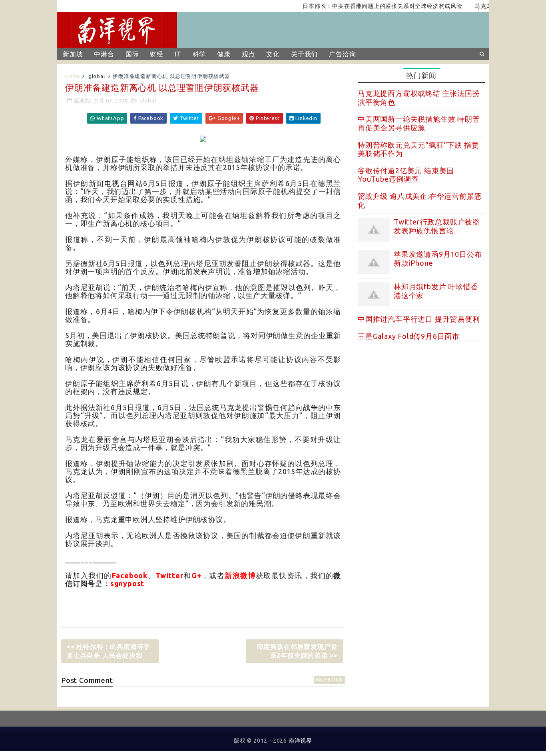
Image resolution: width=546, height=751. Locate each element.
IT (178, 54)
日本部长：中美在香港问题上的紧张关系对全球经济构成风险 (372, 6)
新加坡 (73, 54)
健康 (224, 54)
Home (72, 76)
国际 (132, 54)
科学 (199, 54)
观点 (248, 54)
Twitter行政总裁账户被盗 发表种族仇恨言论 (437, 226)
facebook (329, 679)
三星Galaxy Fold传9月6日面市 (409, 336)
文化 (273, 54)
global (96, 76)
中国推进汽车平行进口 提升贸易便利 (419, 319)
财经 (156, 54)
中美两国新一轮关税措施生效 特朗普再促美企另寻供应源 (419, 123)
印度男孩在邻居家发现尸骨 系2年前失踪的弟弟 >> (297, 651)
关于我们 (304, 54)
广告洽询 (342, 54)
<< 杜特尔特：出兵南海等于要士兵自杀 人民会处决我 (108, 651)
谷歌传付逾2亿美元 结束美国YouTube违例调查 (406, 174)
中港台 (104, 54)
